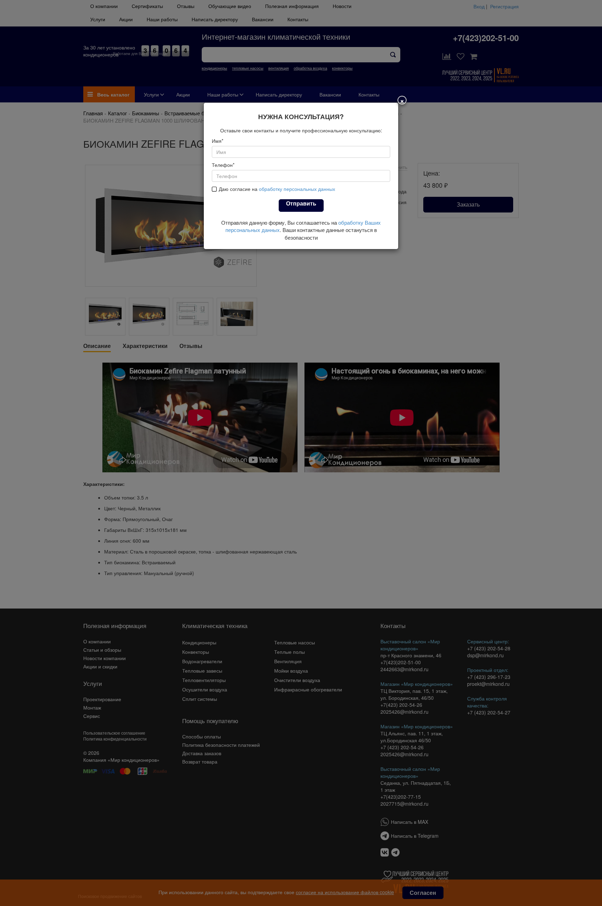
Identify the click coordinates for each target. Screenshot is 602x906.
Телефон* (223, 164)
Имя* (217, 140)
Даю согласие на (277, 188)
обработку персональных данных (297, 188)
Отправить (301, 203)
